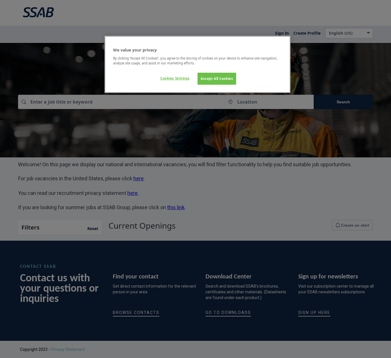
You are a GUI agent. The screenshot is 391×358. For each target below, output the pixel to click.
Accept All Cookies (217, 78)
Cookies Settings (174, 78)
